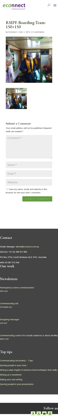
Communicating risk (9, 303)
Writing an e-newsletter (11, 374)
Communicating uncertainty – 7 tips (16, 360)
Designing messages (9, 319)
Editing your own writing (11, 379)
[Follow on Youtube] (44, 413)
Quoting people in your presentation (17, 384)
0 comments (38, 32)
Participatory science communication (17, 287)
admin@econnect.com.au (27, 246)
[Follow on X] (38, 413)
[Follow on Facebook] (33, 413)
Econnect (12, 32)
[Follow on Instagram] (50, 413)
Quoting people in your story (13, 365)
